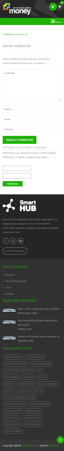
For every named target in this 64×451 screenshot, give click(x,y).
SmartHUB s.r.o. (30, 445)
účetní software (13, 431)
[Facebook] (6, 241)
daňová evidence (13, 357)
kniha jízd (9, 384)
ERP (39, 370)
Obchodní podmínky (16, 281)
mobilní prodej (26, 384)
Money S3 (9, 390)
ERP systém (28, 377)
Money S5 (37, 390)
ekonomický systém (41, 364)
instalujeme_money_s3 (15, 34)
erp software (11, 377)
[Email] (21, 241)
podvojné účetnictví (15, 404)
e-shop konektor (35, 357)
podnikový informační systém (19, 397)
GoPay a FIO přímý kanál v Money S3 (39, 336)
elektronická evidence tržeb (19, 370)
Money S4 (23, 390)
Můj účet (9, 274)
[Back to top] (60, 439)
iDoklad (42, 377)
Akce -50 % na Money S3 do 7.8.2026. (38, 308)
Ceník (8, 287)
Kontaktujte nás (15, 251)
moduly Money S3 (48, 384)
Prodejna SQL (33, 411)
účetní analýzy (12, 424)
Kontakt (9, 293)
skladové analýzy (32, 417)
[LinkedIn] (13, 241)
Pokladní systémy (13, 411)
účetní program (32, 424)
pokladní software (39, 404)
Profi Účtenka (11, 417)
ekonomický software (16, 364)
